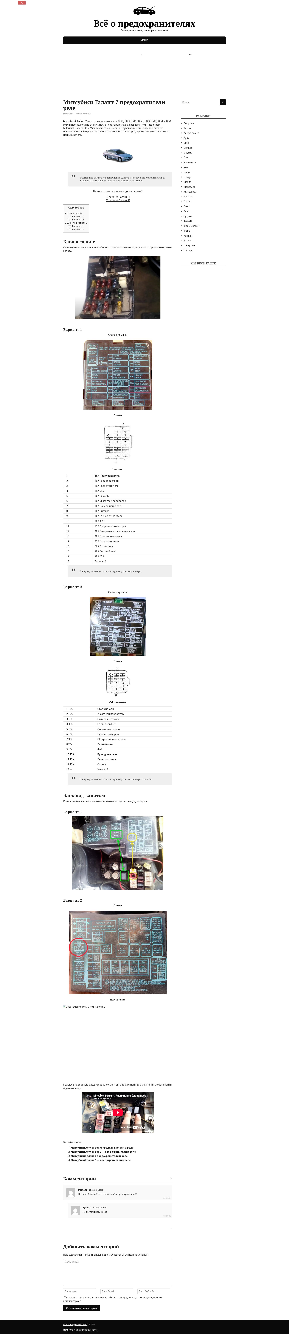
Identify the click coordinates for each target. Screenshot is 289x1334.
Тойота (188, 221)
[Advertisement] (85, 75)
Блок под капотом (76, 222)
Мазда (187, 181)
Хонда (187, 240)
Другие (188, 152)
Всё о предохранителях (144, 22)
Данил (87, 1207)
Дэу (186, 157)
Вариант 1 (76, 216)
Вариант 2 (76, 219)
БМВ (186, 142)
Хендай (188, 235)
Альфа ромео (191, 133)
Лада (187, 172)
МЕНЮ (145, 40)
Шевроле (189, 245)
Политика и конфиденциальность (80, 1329)
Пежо (187, 206)
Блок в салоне (73, 213)
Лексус (187, 177)
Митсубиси (68, 113)
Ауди (186, 138)
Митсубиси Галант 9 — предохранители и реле (101, 1160)
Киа (186, 167)
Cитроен (189, 123)
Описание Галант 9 (118, 200)
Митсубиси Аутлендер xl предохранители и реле (102, 1147)
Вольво (188, 147)
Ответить (167, 1198)
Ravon (187, 128)
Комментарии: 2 (83, 113)
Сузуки (188, 216)
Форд (187, 230)
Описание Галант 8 (118, 197)
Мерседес (189, 186)
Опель (187, 201)
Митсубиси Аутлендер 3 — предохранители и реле (103, 1151)
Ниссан (188, 196)
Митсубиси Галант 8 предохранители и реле (99, 1156)
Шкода (188, 250)
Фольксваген (191, 226)
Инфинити (190, 162)
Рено (187, 211)
